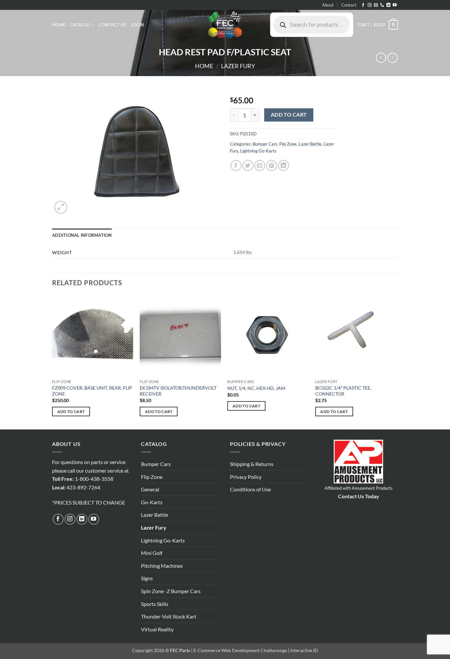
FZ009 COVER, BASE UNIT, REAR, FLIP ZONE (92, 391)
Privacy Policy (246, 477)
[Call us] (382, 5)
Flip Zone (287, 144)
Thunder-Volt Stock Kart (168, 616)
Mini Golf (151, 553)
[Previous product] (392, 58)
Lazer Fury (238, 65)
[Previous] (52, 361)
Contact (348, 5)
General (150, 489)
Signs (147, 578)
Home (58, 24)
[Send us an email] (376, 5)
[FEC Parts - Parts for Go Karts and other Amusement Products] (225, 25)
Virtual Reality (157, 629)
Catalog (80, 24)
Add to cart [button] (71, 411)
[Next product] (381, 58)
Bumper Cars (265, 144)
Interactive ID (304, 650)
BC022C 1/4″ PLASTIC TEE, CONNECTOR (343, 391)
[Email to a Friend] (259, 165)
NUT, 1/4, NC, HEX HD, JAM (256, 388)
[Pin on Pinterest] (271, 165)
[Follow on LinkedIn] (388, 5)
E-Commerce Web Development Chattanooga (240, 650)
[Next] (396, 361)
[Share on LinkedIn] (283, 165)
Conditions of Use (250, 489)
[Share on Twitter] (247, 165)
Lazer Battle (310, 144)
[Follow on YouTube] (395, 5)
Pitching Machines (162, 566)
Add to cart (289, 115)
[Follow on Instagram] (370, 5)
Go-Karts (151, 502)
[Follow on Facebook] (363, 5)
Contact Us (112, 24)
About (328, 5)
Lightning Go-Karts (258, 150)
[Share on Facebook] (236, 165)
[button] (137, 24)
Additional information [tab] (82, 235)
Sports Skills (154, 604)
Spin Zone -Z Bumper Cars (171, 591)
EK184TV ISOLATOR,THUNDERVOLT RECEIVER (178, 391)
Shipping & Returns (251, 464)
